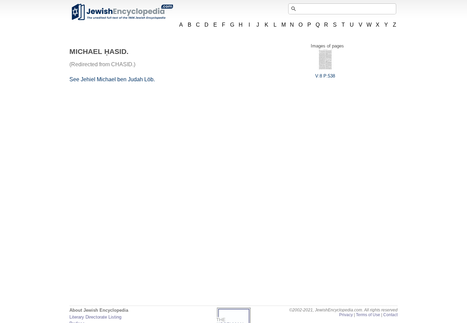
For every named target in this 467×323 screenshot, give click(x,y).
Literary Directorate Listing (95, 317)
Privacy (346, 314)
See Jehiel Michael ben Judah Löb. (112, 79)
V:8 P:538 (325, 76)
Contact (390, 314)
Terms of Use (368, 314)
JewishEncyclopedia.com (122, 11)
